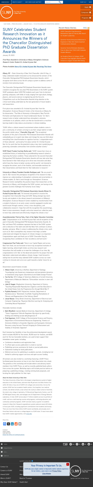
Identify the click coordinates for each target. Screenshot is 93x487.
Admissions (5, 2)
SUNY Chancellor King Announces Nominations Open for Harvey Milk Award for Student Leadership (73, 34)
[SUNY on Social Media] (65, 444)
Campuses (84, 12)
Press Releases (17, 24)
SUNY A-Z (83, 2)
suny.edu (29, 414)
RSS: (85, 28)
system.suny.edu (25, 461)
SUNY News (7, 24)
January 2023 (27, 24)
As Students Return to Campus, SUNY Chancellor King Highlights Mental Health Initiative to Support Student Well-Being (73, 58)
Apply (86, 7)
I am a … (5, 452)
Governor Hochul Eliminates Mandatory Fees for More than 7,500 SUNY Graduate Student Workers (73, 50)
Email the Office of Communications (13, 434)
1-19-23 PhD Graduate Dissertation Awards (46, 24)
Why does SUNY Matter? (33, 2)
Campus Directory (7, 448)
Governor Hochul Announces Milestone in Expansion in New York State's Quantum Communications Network (73, 42)
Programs (85, 18)
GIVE (90, 2)
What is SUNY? (17, 2)
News (22, 467)
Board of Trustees (26, 478)
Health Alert (24, 482)
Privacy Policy (56, 471)
